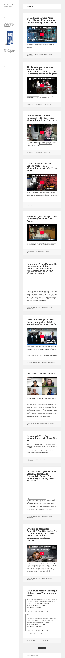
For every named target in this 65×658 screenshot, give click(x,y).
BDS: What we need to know (41, 373)
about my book (6, 61)
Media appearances (39, 54)
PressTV (44, 640)
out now (7, 26)
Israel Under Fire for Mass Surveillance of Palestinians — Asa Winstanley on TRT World (42, 20)
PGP (4, 17)
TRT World (50, 54)
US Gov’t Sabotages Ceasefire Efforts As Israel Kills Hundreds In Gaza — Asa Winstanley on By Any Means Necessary (41, 476)
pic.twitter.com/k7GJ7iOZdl (34, 607)
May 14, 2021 (44, 611)
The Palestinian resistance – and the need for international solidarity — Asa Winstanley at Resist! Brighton (42, 70)
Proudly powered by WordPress (32, 655)
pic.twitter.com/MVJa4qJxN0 (34, 626)
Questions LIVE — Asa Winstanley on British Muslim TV (42, 438)
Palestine (46, 54)
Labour (46, 204)
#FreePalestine (41, 605)
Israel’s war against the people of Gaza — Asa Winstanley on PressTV (42, 593)
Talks (37, 104)
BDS (39, 423)
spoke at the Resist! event (33, 96)
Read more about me (7, 15)
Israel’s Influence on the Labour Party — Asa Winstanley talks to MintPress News (42, 167)
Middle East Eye (10, 55)
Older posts (42, 648)
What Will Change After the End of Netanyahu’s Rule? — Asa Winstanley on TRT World (41, 322)
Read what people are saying (9, 59)
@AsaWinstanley (44, 603)
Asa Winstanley (9, 5)
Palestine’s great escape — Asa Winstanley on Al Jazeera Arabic (42, 218)
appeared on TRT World (32, 44)
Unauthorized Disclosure (47, 578)
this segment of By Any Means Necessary (37, 291)
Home (5, 11)
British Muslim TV (46, 459)
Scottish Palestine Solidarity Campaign (47, 423)
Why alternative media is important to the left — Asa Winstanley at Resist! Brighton (42, 117)
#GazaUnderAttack (32, 605)
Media (40, 152)
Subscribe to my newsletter (9, 13)
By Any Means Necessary (47, 307)
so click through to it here (42, 400)
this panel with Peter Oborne (45, 143)
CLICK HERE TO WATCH (32, 444)
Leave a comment (31, 55)
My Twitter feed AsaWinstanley (9, 66)
